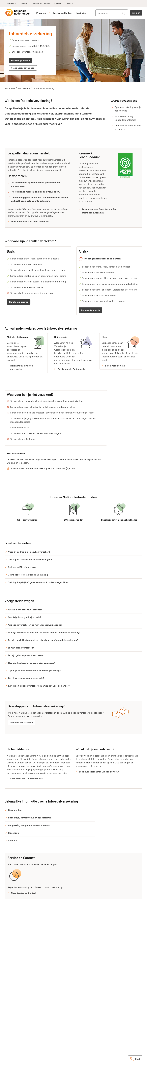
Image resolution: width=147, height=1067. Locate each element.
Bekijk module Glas (115, 365)
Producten (41, 13)
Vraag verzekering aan (22, 67)
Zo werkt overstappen (21, 722)
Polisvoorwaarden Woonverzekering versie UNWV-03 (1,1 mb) (42, 468)
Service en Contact (62, 13)
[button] (73, 552)
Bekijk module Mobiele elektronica (21, 367)
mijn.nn (136, 12)
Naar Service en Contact (23, 892)
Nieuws (69, 3)
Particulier (11, 3)
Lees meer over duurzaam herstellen (30, 221)
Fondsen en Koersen (41, 3)
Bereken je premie (20, 60)
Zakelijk (24, 3)
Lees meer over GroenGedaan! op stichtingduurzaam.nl (99, 210)
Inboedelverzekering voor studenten (128, 127)
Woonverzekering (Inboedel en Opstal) (125, 118)
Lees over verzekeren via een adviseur (99, 771)
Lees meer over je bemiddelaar (26, 778)
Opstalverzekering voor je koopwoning (128, 109)
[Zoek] (123, 13)
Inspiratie (81, 13)
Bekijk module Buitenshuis (71, 369)
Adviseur (58, 3)
